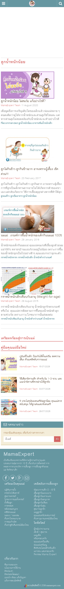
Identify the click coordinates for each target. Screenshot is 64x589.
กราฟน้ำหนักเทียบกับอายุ (12, 319)
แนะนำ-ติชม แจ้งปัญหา (15, 577)
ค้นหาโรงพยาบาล (12, 518)
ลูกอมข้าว (5, 196)
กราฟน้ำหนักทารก (9, 257)
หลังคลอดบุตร (11, 509)
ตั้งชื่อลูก (8, 502)
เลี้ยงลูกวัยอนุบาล (42, 499)
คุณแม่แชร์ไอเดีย (41, 541)
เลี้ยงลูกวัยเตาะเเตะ (42, 496)
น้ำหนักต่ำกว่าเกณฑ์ (43, 257)
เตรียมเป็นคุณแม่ (14, 483)
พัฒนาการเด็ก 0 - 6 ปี (44, 489)
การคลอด (8, 505)
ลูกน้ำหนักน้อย (25, 123)
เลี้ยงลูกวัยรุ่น (40, 505)
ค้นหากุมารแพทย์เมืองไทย (46, 518)
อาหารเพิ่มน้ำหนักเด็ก (42, 123)
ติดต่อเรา (8, 571)
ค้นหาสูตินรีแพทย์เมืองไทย (16, 525)
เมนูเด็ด (37, 535)
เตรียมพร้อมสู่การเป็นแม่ (18, 338)
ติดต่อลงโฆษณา (11, 574)
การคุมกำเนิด (10, 521)
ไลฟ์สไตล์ (39, 523)
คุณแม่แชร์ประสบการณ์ (44, 515)
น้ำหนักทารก (49, 319)
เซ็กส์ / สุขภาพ (40, 532)
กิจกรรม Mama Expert (45, 554)
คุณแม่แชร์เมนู (40, 544)
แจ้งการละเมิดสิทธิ (12, 580)
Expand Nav (3, 3)
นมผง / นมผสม (11, 515)
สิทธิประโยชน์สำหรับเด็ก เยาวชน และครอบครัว (45, 549)
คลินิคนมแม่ (9, 512)
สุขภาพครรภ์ (10, 496)
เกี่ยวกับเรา (11, 558)
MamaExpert (32, 3)
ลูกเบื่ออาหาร (16, 196)
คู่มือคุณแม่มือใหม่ (13, 347)
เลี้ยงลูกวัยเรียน (40, 502)
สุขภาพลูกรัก (39, 509)
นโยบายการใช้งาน (12, 567)
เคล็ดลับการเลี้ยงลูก (46, 483)
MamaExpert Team (10, 105)
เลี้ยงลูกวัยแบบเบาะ (42, 493)
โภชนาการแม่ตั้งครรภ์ (14, 499)
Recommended (9, 123)
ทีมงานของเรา (10, 564)
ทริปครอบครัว (40, 538)
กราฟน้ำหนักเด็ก (25, 257)
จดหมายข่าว (15, 424)
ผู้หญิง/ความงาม (41, 528)
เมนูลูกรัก (38, 512)
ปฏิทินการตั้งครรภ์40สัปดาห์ (11, 491)
